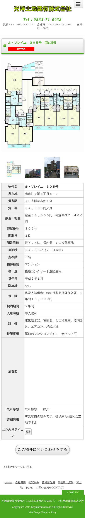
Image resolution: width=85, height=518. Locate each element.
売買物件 (34, 482)
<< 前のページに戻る (17, 467)
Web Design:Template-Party (42, 512)
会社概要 (20, 482)
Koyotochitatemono (41, 507)
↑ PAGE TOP (73, 492)
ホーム (8, 482)
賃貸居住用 (48, 482)
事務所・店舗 (65, 482)
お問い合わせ (50, 487)
